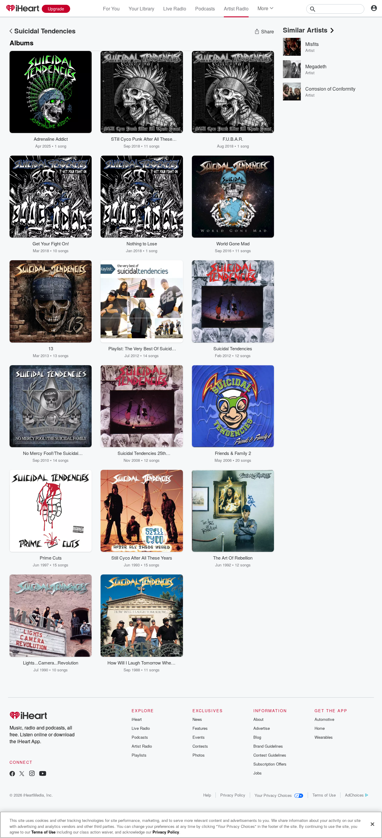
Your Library (141, 8)
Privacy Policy (232, 795)
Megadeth (315, 66)
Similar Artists (305, 30)
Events (198, 737)
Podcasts (205, 8)
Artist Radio (236, 8)
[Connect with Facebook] (12, 774)
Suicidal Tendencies (45, 30)
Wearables (324, 737)
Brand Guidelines (268, 746)
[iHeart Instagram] (32, 774)
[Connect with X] (21, 774)
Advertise (261, 728)
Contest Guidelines (269, 755)
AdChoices (354, 795)
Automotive (324, 719)
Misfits (312, 44)
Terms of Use (324, 795)
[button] (83, 140)
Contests (200, 746)
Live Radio (174, 8)
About (258, 719)
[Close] (372, 824)
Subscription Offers (269, 764)
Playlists (139, 755)
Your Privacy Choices (273, 795)
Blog (257, 737)
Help (207, 795)
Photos (198, 755)
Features (200, 728)
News (197, 719)
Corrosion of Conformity (330, 88)
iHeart (137, 719)
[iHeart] (22, 9)
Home (320, 728)
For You (111, 8)
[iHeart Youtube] (42, 774)
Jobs (257, 773)
